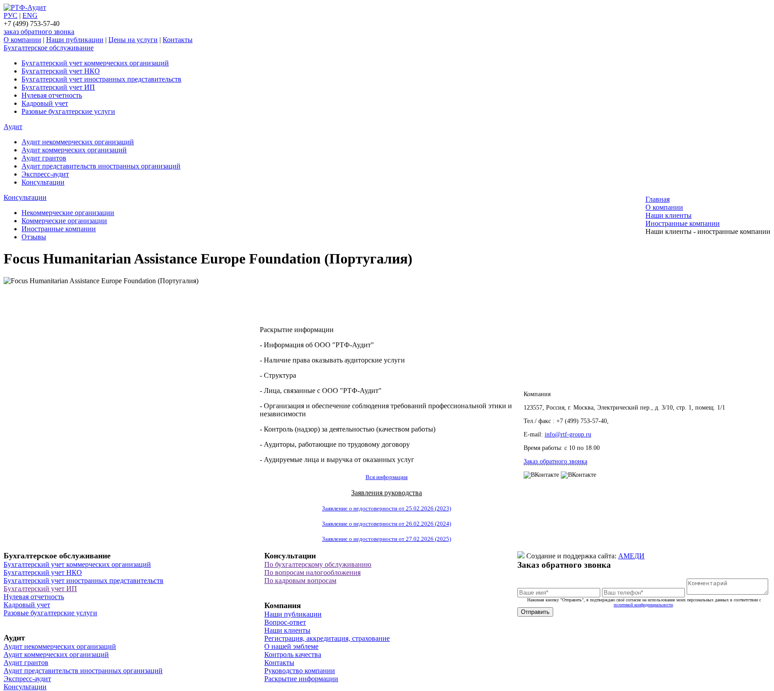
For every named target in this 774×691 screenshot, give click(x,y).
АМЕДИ (631, 556)
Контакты (178, 39)
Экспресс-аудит (45, 174)
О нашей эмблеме (291, 646)
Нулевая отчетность (52, 95)
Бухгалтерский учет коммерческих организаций (95, 63)
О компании (22, 39)
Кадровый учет (45, 103)
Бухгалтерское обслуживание (49, 48)
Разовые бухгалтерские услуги (68, 111)
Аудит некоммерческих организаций (78, 142)
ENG (30, 15)
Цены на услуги (133, 39)
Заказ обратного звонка (555, 461)
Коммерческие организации (64, 221)
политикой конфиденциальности (643, 604)
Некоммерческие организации (68, 212)
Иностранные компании (59, 229)
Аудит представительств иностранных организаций (101, 166)
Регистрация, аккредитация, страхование (327, 638)
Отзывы (34, 237)
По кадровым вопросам (300, 580)
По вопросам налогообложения (312, 572)
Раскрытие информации (301, 678)
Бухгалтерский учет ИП (58, 87)
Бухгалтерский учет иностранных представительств (101, 79)
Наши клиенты (287, 630)
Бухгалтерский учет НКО (61, 71)
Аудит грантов (44, 158)
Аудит (13, 126)
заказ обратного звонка (39, 31)
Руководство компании (299, 670)
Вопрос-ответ (285, 622)
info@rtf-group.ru (568, 434)
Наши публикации (74, 39)
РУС (10, 15)
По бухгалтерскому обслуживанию (317, 564)
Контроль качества (292, 654)
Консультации (43, 182)
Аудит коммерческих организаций (74, 150)
